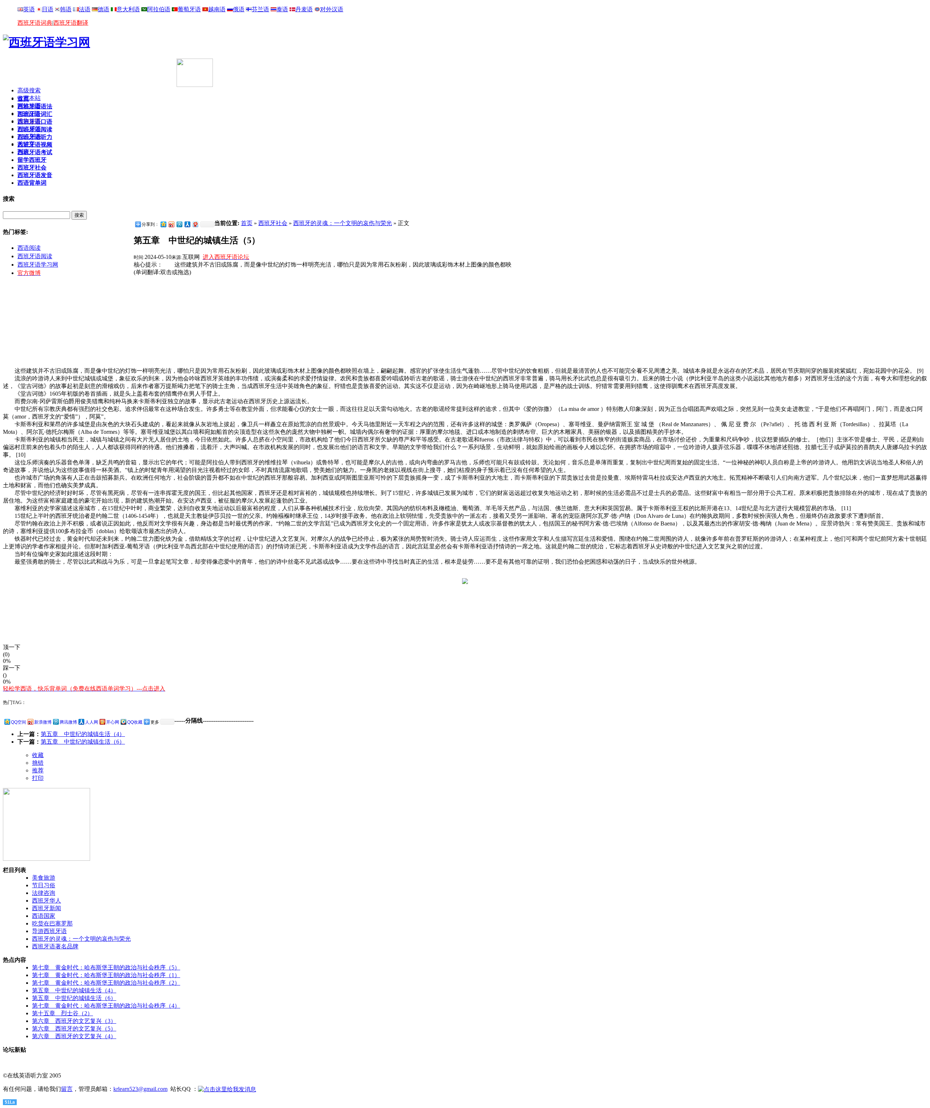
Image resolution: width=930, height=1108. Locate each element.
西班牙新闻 (46, 908)
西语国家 (43, 916)
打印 (38, 778)
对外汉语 (331, 9)
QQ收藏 (134, 722)
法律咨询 (43, 893)
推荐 (38, 770)
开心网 (112, 722)
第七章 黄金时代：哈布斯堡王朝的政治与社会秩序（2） (106, 983)
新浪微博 (43, 722)
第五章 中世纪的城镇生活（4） (83, 734)
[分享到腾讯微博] (179, 224)
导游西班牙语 (49, 931)
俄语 (238, 9)
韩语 (66, 9)
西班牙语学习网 (37, 264)
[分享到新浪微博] (171, 224)
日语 (47, 9)
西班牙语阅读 (34, 256)
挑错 (38, 763)
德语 (103, 9)
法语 (84, 9)
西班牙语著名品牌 (55, 946)
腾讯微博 (68, 722)
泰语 (282, 9)
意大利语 (128, 9)
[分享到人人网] (187, 224)
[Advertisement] (88, 69)
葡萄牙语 (189, 9)
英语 (29, 9)
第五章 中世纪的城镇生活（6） (83, 742)
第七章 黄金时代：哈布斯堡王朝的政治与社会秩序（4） (106, 1006)
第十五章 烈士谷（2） (62, 1013)
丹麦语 (304, 9)
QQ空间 (18, 722)
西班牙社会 (272, 223)
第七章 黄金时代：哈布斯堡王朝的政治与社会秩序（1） (106, 975)
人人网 (91, 722)
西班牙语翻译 (70, 23)
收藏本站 (29, 98)
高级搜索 (29, 90)
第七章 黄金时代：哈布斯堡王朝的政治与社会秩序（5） (106, 967)
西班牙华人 (46, 900)
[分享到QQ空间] (163, 224)
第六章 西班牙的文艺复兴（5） (74, 1028)
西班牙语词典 (34, 23)
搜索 (79, 215)
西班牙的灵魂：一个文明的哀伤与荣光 (342, 223)
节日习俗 (43, 885)
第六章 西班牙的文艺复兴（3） (74, 1021)
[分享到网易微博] (195, 224)
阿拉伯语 (158, 9)
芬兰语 (260, 9)
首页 (246, 223)
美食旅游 (43, 878)
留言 (67, 1089)
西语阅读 (29, 248)
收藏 (38, 755)
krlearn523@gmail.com (140, 1089)
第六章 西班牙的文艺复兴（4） (74, 1036)
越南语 (217, 9)
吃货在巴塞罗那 (52, 923)
